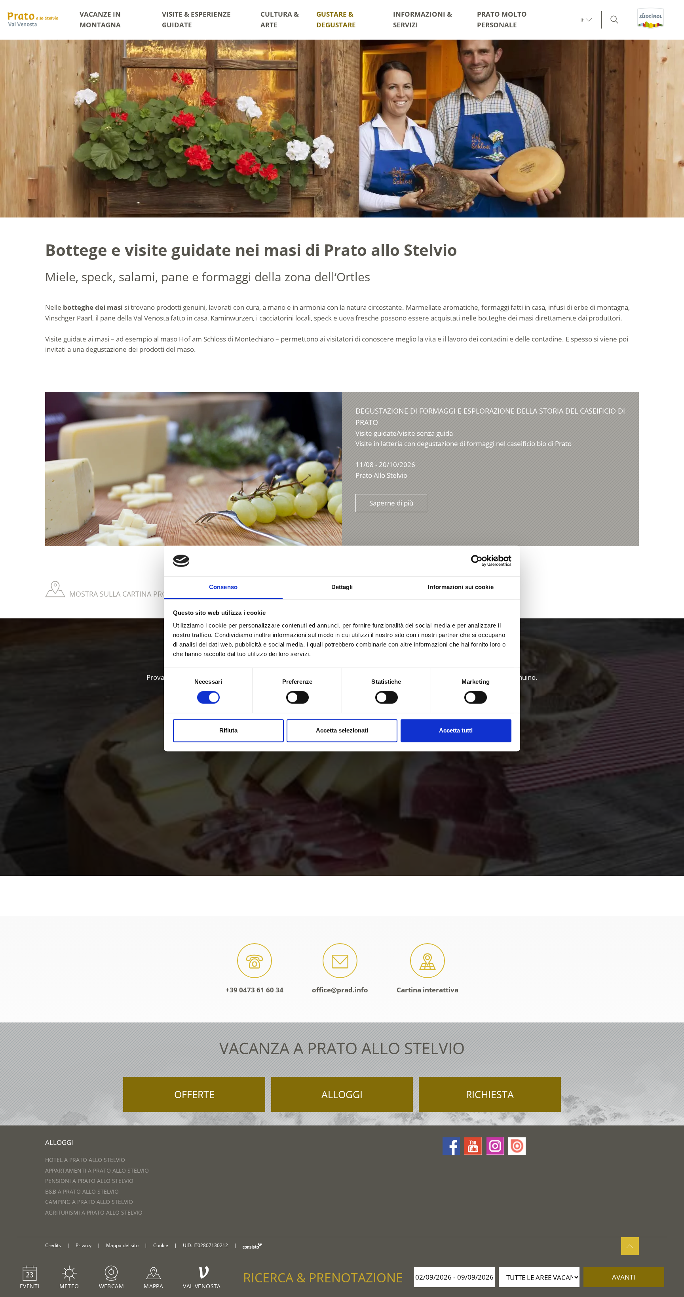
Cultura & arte (279, 19)
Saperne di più (391, 502)
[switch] (297, 697)
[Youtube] (473, 1146)
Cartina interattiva (427, 989)
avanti (623, 1277)
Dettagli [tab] (342, 587)
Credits (53, 1245)
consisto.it (252, 1245)
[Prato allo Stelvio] (33, 20)
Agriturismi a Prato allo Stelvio (93, 1212)
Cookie (160, 1245)
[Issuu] (517, 1146)
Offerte (194, 1094)
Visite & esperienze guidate (196, 19)
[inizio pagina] (630, 1246)
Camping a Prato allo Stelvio (89, 1201)
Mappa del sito (122, 1245)
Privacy (83, 1245)
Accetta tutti (456, 730)
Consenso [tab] (223, 587)
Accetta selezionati (342, 730)
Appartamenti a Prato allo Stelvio (97, 1170)
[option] (342, 128)
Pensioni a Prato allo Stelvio (89, 1180)
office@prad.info (340, 989)
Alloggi (342, 1094)
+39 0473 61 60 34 (254, 989)
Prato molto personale (502, 19)
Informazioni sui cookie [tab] (460, 587)
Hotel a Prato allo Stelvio (85, 1159)
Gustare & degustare (336, 19)
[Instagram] (495, 1146)
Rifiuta (228, 730)
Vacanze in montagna (100, 19)
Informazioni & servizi (422, 19)
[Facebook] (451, 1146)
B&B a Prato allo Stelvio (82, 1191)
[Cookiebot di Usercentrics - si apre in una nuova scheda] (476, 561)
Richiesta (490, 1094)
